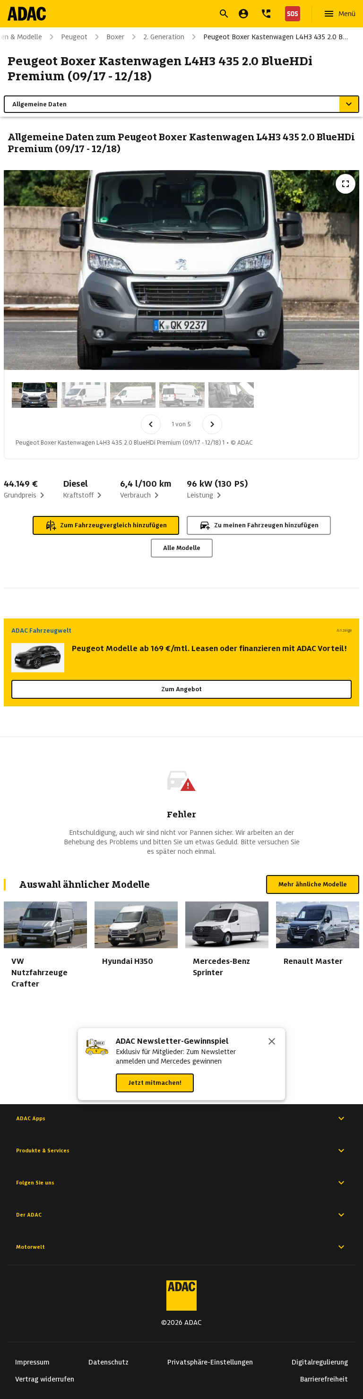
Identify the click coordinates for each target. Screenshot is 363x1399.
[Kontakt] (266, 13)
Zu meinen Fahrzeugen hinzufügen (266, 525)
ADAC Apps (30, 1118)
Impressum (32, 1362)
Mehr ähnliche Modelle (312, 884)
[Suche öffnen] (224, 14)
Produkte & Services (42, 1150)
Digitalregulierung (320, 1362)
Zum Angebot (181, 689)
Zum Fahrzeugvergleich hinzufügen (113, 525)
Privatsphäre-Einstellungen (210, 1362)
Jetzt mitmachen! (155, 1083)
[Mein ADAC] (243, 13)
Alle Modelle (181, 548)
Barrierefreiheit (324, 1379)
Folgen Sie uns (35, 1182)
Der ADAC (29, 1214)
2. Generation (163, 37)
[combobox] (170, 15)
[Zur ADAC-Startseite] (27, 13)
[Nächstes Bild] (212, 424)
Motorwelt (30, 1247)
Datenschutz (108, 1362)
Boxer (115, 37)
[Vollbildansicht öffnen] (345, 184)
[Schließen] (271, 1042)
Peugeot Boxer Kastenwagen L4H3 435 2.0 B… (275, 37)
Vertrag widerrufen (44, 1379)
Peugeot (74, 37)
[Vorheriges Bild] (151, 424)
